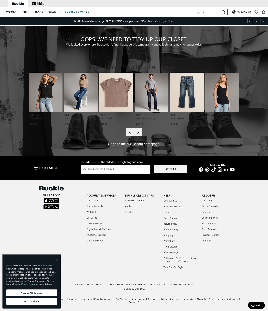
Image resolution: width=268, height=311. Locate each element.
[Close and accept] (56, 259)
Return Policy (170, 223)
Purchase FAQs (171, 229)
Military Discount (95, 240)
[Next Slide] (263, 21)
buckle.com (46, 265)
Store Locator (170, 246)
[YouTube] (232, 169)
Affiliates (206, 240)
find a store (49, 168)
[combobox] (208, 12)
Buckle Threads (210, 206)
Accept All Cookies (31, 293)
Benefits (129, 211)
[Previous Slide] (250, 21)
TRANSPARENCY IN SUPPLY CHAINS (126, 284)
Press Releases (209, 229)
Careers (206, 211)
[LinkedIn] (226, 169)
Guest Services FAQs (174, 206)
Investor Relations (211, 234)
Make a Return (94, 223)
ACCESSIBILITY (157, 284)
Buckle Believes (210, 217)
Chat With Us (170, 200)
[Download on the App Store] (51, 200)
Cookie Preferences (181, 284)
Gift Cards (92, 217)
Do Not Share (31, 301)
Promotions (169, 240)
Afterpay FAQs (170, 252)
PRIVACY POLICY (95, 284)
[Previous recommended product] (130, 132)
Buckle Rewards (95, 206)
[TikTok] (213, 169)
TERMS (78, 284)
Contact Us (169, 212)
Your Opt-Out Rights (174, 267)
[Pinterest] (207, 169)
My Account (93, 200)
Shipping (168, 235)
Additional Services (96, 234)
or (155, 21)
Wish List (91, 211)
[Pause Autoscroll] (256, 21)
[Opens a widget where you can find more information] (256, 305)
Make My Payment (134, 200)
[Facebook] (201, 169)
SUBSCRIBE (170, 168)
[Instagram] (220, 169)
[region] (31, 282)
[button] (11, 12)
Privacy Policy (28, 284)
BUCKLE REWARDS (77, 12)
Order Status (170, 218)
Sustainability (209, 223)
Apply (128, 206)
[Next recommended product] (138, 132)
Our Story (207, 200)
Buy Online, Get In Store (99, 229)
